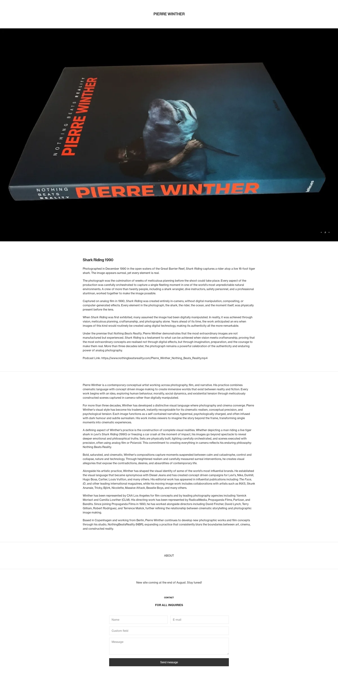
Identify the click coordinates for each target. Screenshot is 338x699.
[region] (169, 134)
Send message (169, 662)
